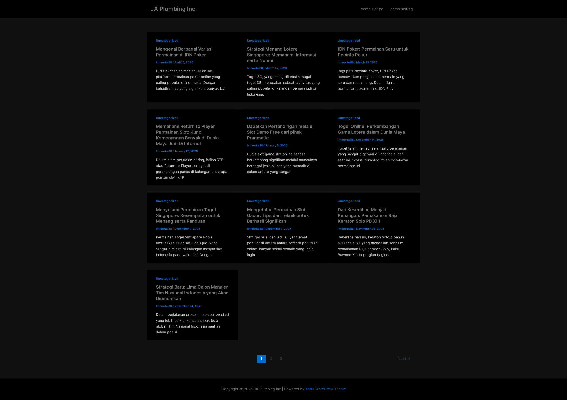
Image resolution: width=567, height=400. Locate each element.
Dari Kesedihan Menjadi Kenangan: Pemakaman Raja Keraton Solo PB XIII (367, 215)
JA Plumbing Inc (173, 8)
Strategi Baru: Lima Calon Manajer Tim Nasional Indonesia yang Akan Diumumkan (192, 292)
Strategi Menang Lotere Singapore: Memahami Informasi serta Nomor (281, 54)
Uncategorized (167, 40)
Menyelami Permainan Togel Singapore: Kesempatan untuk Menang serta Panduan (188, 215)
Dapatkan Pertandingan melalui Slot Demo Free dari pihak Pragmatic (280, 132)
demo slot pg (372, 9)
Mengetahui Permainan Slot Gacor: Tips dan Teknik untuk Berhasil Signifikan (278, 215)
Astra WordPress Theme (325, 389)
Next (404, 358)
